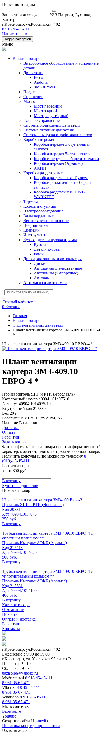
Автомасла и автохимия (45, 282)
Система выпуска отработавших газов (57, 134)
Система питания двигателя (48, 130)
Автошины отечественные (58, 268)
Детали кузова (47, 249)
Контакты (11, 628)
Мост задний (45, 111)
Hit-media (39, 721)
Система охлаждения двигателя (51, 125)
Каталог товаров (28, 58)
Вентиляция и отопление (46, 220)
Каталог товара (16, 605)
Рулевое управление (41, 120)
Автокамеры (45, 278)
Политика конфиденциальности (31, 725)
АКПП (40, 168)
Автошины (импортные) (56, 273)
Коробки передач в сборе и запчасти (66, 158)
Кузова (40, 244)
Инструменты (35, 235)
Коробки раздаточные (43, 173)
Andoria (41, 82)
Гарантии (10, 624)
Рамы (39, 254)
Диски (39, 263)
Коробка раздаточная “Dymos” (61, 177)
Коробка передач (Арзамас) (58, 163)
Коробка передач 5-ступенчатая (62, 154)
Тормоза (30, 201)
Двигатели (33, 72)
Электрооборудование (43, 211)
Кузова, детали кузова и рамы (50, 239)
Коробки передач (38, 139)
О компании (13, 609)
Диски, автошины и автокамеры (52, 258)
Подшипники (35, 225)
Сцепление (33, 96)
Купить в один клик (20, 485)
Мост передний (48, 106)
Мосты (29, 101)
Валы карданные (38, 216)
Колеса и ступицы (39, 206)
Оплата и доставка (19, 619)
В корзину (11, 481)
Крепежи (31, 230)
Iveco (38, 77)
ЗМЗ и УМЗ (44, 87)
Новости (10, 614)
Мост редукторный (51, 115)
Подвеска (31, 92)
